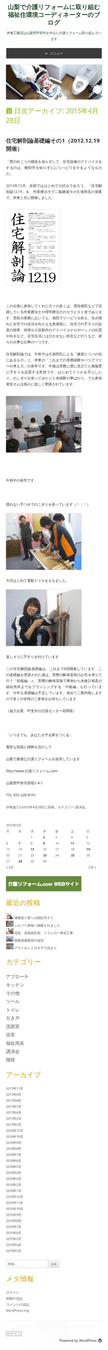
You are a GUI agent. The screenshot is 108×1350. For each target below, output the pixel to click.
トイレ (13, 1010)
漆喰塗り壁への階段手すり (33, 918)
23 (44, 855)
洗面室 (13, 1026)
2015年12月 (14, 1196)
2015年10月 (14, 1208)
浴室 (10, 1035)
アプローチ (17, 976)
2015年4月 (13, 1245)
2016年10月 (14, 1136)
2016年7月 (13, 1154)
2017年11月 (14, 1088)
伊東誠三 (12, 807)
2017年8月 (13, 1100)
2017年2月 (13, 1124)
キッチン (15, 985)
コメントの (17, 1304)
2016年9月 (13, 1142)
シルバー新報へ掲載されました (37, 925)
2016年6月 (13, 1160)
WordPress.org (17, 1310)
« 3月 (10, 867)
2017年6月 (13, 1112)
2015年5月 (13, 1238)
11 (72, 843)
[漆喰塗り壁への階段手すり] (10, 918)
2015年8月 (13, 1220)
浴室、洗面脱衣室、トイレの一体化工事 (43, 933)
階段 (10, 1060)
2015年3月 (13, 1251)
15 (32, 849)
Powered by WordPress (78, 1340)
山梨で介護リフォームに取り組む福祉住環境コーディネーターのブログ (54, 14)
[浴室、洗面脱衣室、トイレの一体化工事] (10, 933)
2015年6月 (13, 1232)
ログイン (12, 1292)
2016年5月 (13, 1166)
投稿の (14, 1298)
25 (72, 855)
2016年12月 (14, 1130)
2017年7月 (13, 1106)
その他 (13, 993)
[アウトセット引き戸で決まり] (10, 948)
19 (88, 849)
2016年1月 (13, 1190)
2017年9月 (13, 1094)
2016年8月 (13, 1148)
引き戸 (13, 1018)
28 (20, 861)
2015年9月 (13, 1214)
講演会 (80, 807)
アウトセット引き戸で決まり (35, 948)
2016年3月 (13, 1178)
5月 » (92, 867)
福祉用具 (15, 1043)
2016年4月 (13, 1172)
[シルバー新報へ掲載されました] (10, 925)
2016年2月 (13, 1184)
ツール (13, 1001)
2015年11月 (14, 1202)
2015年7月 (13, 1226)
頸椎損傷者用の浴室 (29, 940)
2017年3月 (13, 1118)
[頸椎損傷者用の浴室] (10, 940)
